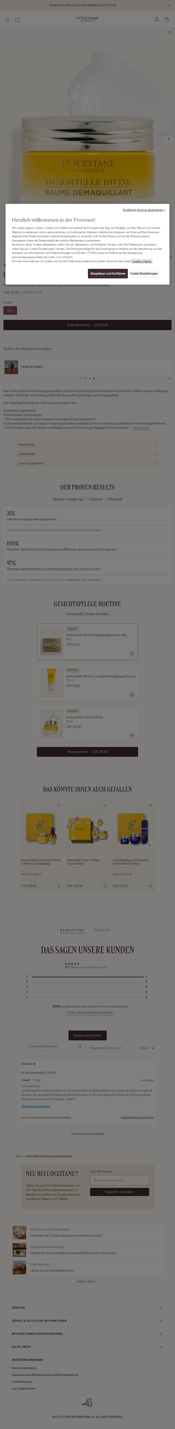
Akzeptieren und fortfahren (107, 273)
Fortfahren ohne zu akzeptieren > (144, 210)
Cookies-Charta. (142, 261)
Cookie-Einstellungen (144, 273)
